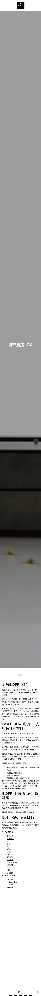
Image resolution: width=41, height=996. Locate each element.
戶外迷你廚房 (12, 882)
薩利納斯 (10, 865)
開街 (8, 868)
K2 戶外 (10, 880)
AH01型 (10, 885)
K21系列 (10, 857)
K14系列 (10, 860)
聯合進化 (10, 839)
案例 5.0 (10, 836)
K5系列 (9, 854)
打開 (8, 870)
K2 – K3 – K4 (12, 862)
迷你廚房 (10, 873)
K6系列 (9, 852)
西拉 (8, 847)
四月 (8, 844)
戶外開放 (10, 887)
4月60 (9, 849)
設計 (20, 675)
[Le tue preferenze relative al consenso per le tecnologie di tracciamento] (37, 992)
